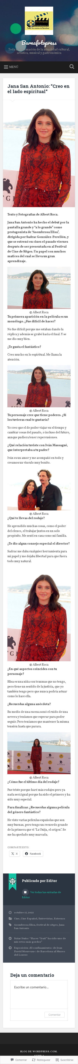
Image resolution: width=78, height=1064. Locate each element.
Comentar (54, 1014)
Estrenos (59, 918)
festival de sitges (47, 925)
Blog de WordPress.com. (39, 1051)
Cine (17, 918)
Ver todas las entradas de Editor (41, 895)
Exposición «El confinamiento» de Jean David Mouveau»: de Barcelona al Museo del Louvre (39, 951)
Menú (13, 67)
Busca (71, 67)
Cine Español (29, 918)
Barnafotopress (39, 42)
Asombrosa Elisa (24, 925)
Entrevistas (45, 918)
